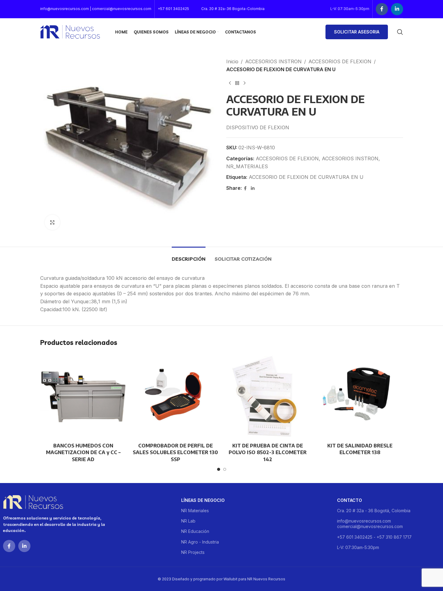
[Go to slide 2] (224, 469)
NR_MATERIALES (247, 166)
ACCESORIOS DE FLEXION (339, 61)
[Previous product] (230, 83)
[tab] (189, 256)
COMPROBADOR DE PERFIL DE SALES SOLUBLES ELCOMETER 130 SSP (175, 452)
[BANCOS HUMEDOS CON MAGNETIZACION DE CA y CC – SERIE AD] (83, 396)
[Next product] (244, 83)
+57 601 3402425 (173, 8)
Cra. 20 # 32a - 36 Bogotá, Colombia (373, 510)
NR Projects (193, 552)
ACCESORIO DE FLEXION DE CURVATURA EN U (306, 177)
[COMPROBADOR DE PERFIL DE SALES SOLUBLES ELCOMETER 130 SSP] (175, 396)
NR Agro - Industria (200, 541)
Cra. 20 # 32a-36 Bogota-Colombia (233, 8)
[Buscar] (400, 32)
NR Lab (188, 520)
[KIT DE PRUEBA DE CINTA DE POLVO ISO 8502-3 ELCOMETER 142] (268, 396)
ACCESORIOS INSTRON (273, 61)
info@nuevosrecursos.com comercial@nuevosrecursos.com (370, 523)
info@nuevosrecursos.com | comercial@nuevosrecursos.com (95, 8)
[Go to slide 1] (218, 469)
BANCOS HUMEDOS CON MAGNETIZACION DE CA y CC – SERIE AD (83, 452)
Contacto (349, 500)
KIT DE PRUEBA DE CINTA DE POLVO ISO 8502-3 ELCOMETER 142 (268, 452)
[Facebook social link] (382, 9)
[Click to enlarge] (52, 222)
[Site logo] (70, 31)
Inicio (232, 61)
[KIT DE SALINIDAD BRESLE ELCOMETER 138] (360, 396)
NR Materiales (195, 510)
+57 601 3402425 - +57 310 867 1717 (374, 537)
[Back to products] (237, 83)
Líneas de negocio (203, 500)
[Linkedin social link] (397, 9)
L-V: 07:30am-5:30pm (358, 547)
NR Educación (195, 531)
